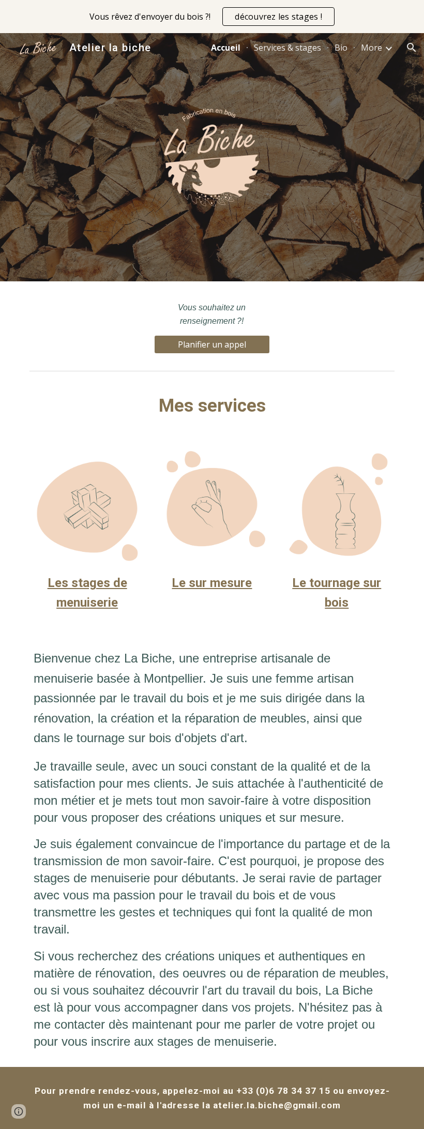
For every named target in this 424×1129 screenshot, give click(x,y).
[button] (411, 47)
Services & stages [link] (287, 47)
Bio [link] (341, 47)
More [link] (371, 47)
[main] (211, 314)
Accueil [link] (225, 47)
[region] (212, 16)
